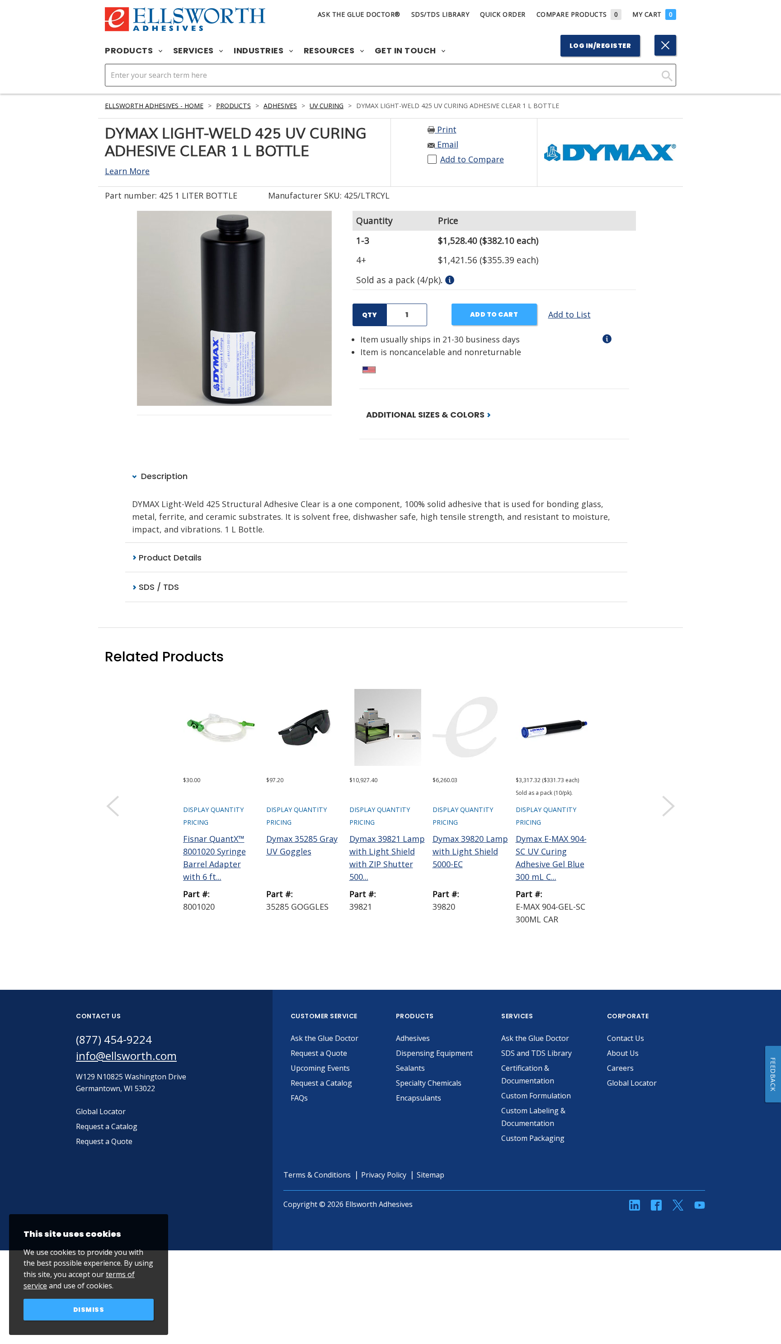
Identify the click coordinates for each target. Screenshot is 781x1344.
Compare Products (577, 14)
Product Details (169, 557)
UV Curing (326, 105)
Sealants (410, 1068)
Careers (620, 1068)
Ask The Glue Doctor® (359, 14)
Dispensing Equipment (434, 1053)
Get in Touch (406, 50)
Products (130, 50)
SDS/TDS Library (440, 14)
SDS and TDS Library (536, 1053)
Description (163, 476)
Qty (369, 314)
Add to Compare (472, 159)
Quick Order (503, 14)
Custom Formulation (536, 1096)
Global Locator (632, 1083)
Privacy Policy (383, 1175)
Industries (260, 50)
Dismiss (88, 1309)
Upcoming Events (320, 1068)
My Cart (652, 14)
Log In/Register (600, 45)
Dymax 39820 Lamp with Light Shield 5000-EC (470, 851)
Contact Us (625, 1038)
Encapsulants (418, 1098)
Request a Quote (319, 1053)
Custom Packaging (533, 1138)
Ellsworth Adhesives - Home (154, 105)
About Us (623, 1053)
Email (446, 144)
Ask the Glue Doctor (324, 1038)
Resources (330, 50)
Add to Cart (494, 314)
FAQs (299, 1098)
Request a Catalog (321, 1083)
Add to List (569, 314)
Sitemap (430, 1175)
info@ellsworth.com (126, 1055)
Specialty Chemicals (428, 1083)
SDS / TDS (157, 587)
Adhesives (280, 105)
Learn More (127, 171)
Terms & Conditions (317, 1175)
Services (194, 50)
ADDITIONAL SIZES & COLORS (426, 414)
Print (445, 129)
